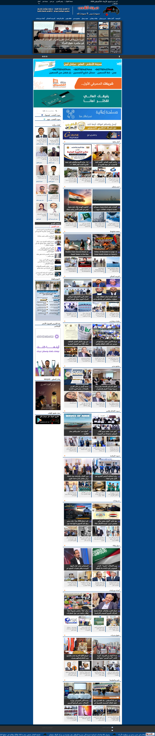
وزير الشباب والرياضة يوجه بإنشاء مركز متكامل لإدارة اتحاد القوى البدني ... (77, 478)
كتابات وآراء (56, 125)
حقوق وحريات (115, 635)
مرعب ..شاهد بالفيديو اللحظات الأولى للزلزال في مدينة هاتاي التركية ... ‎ (45, 268)
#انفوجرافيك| (55, 279)
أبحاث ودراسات (40, 18)
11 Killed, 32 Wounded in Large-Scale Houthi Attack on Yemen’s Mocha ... (105, 254)
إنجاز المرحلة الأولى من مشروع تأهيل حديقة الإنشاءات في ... (85, 180)
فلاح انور (50, 200)
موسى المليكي (51, 162)
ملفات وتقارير (94, 18)
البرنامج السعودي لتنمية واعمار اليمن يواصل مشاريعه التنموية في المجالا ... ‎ (44, 231)
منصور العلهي (39, 162)
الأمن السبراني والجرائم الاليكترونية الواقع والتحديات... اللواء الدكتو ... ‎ (45, 249)
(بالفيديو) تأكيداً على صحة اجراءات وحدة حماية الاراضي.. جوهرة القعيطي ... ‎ (45, 261)
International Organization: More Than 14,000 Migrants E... (99, 270)
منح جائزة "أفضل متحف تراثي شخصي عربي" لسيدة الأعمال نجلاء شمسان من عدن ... (106, 523)
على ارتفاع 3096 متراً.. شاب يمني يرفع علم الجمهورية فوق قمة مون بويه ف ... (77, 523)
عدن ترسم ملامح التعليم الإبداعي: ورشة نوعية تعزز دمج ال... (99, 449)
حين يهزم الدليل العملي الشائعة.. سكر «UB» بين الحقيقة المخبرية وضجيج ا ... (77, 344)
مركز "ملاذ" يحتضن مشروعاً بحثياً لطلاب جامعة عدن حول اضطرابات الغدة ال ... (77, 613)
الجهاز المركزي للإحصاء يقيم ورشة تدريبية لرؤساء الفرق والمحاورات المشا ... (106, 389)
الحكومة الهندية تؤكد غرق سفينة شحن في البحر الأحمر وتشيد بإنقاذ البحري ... (77, 209)
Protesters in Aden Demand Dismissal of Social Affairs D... (71, 270)
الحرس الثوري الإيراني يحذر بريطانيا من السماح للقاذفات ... (113, 225)
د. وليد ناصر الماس (40, 143)
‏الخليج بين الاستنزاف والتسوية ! (41, 214)
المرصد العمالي (50, 18)
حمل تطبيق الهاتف (54, 413)
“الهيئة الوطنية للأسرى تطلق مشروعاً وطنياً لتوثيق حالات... (99, 674)
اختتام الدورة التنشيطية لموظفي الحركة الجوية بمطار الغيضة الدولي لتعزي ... (77, 299)
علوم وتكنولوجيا (115, 680)
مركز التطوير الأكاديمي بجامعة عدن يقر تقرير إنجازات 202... (113, 629)
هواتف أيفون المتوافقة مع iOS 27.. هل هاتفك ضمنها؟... (84, 718)
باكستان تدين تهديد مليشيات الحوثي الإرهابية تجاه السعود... (84, 225)
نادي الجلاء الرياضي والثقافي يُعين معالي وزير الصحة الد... (70, 494)
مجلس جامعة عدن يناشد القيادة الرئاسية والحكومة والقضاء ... (113, 674)
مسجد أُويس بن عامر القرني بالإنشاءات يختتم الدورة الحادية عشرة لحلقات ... (78, 389)
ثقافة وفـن (68, 18)
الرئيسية (118, 18)
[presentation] (115, 26)
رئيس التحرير (59, 1)
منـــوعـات (116, 501)
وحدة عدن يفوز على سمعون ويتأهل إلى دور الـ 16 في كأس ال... (113, 494)
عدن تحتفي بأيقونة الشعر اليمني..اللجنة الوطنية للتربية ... (84, 449)
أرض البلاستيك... (72, 403)
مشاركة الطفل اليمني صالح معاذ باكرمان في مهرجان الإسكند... (71, 449)
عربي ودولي (102, 18)
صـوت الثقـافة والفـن (113, 411)
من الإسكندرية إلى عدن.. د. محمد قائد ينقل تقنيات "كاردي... (99, 539)
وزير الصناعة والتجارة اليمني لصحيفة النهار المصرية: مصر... (114, 584)
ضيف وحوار (85, 18)
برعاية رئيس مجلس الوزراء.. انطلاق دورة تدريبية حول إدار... (114, 315)
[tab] (115, 26)
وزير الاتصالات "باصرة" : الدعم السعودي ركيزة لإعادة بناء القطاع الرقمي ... (106, 568)
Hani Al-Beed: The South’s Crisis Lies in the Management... (85, 270)
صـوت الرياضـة (115, 456)
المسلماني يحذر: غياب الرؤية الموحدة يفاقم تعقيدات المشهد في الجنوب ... (77, 568)
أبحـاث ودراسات (114, 590)
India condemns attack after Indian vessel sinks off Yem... (113, 270)
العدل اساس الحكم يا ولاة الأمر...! (41, 158)
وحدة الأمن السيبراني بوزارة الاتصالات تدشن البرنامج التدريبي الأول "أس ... (78, 703)
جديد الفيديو (55, 226)
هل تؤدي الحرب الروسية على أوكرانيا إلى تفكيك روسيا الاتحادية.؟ (41, 140)
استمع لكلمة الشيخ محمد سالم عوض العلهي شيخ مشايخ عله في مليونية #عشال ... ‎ (44, 243)
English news (115, 231)
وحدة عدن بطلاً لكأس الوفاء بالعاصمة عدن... (85, 493)
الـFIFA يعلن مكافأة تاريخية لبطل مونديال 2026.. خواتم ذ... (99, 494)
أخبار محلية (111, 18)
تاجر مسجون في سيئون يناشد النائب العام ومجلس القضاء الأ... (71, 674)
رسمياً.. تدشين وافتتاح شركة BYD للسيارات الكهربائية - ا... (71, 718)
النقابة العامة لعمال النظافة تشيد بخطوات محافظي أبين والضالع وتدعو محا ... (105, 299)
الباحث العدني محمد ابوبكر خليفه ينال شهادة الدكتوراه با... (85, 629)
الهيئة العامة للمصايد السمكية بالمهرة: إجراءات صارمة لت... (71, 584)
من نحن (52, 1)
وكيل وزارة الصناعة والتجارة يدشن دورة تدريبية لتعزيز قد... (100, 315)
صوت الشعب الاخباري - (106, 727)
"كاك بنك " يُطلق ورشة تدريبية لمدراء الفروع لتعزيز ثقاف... (71, 315)
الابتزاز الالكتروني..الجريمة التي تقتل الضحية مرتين (54, 140)
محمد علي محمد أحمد (52, 219)
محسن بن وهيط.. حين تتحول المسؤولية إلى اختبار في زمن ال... (114, 404)
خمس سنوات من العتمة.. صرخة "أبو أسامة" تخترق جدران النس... (84, 674)
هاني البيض (38, 219)
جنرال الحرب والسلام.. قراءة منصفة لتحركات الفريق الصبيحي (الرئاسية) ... (105, 613)
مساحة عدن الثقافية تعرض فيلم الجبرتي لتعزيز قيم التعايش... (114, 449)
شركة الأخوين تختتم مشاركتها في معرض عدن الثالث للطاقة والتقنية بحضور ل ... (106, 344)
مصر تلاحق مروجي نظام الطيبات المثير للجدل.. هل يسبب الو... (85, 539)
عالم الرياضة (60, 18)
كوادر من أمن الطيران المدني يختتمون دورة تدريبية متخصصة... (99, 359)
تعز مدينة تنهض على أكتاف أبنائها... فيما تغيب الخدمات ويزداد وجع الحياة (53, 159)
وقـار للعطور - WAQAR (52, 379)
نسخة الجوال (69, 1)
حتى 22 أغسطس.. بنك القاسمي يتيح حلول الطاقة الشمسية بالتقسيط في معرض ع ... (105, 703)
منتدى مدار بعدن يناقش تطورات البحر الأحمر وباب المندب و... (113, 180)
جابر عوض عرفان (40, 200)
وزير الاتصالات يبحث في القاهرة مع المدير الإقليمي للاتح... (113, 718)
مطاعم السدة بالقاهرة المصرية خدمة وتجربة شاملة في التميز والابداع (54, 197)
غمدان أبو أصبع (39, 181)
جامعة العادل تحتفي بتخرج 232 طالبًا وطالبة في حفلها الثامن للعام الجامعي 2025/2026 (56, 735)
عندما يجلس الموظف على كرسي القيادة (41, 177)
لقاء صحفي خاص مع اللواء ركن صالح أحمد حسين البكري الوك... (99, 584)
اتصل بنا (43, 727)
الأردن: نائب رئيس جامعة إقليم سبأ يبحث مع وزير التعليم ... (70, 225)
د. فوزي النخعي (51, 181)
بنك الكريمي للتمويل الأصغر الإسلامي (51, 325)
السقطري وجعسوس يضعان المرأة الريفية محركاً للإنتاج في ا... (85, 359)
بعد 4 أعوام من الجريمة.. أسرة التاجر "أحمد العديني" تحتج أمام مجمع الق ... (107, 658)
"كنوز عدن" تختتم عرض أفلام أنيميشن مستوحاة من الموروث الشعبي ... (107, 433)
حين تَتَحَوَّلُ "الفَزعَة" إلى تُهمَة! (54, 214)
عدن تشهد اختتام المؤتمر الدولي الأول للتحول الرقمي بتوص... (98, 718)
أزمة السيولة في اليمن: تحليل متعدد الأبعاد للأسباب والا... (99, 629)
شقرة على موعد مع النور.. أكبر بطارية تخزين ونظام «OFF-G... (85, 404)
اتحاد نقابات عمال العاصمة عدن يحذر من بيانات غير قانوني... (85, 315)
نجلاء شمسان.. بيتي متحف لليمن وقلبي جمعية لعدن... (100, 404)
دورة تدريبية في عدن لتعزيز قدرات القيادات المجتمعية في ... (99, 180)
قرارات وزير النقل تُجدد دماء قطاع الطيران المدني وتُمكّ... (113, 359)
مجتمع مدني (76, 18)
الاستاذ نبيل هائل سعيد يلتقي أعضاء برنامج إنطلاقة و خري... (114, 539)
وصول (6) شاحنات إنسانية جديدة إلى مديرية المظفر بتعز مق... (71, 180)
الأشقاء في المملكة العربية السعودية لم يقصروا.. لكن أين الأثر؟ (54, 178)
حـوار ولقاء (116, 545)
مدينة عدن (45, 1)
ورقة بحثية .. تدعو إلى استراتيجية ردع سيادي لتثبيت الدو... (71, 629)
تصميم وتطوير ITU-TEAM (106, 730)
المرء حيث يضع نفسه (41, 195)
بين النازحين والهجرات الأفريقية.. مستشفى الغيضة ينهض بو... (85, 584)
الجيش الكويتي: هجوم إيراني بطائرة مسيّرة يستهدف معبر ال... (99, 225)
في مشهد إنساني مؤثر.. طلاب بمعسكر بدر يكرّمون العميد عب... (71, 539)
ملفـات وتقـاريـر (114, 321)
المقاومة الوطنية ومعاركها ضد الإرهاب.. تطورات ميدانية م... (71, 359)
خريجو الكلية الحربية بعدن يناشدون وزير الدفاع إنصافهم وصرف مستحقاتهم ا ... (77, 658)
